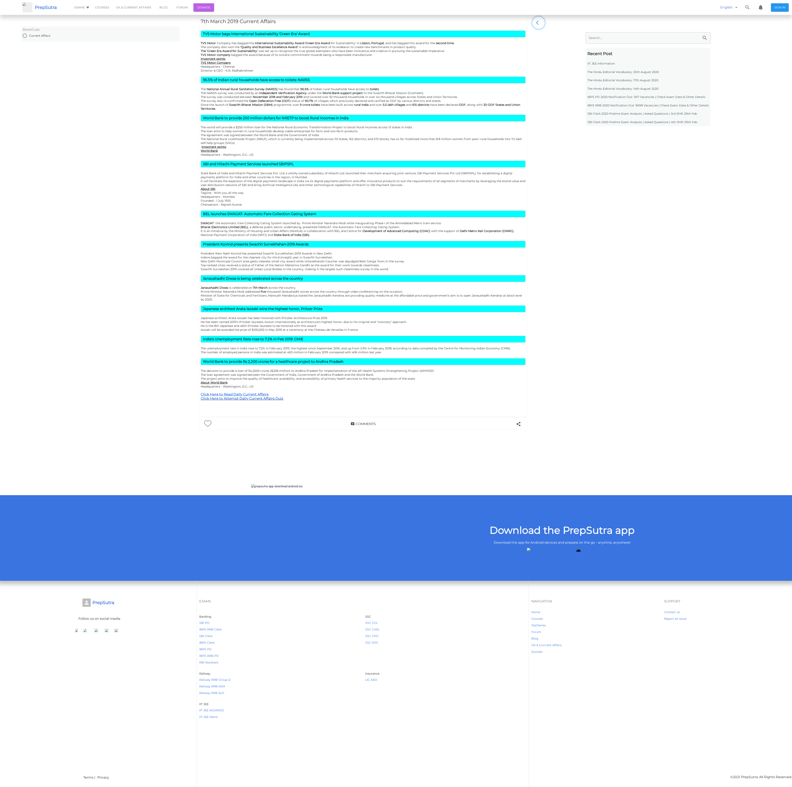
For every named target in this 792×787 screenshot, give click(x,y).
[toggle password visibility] (704, 38)
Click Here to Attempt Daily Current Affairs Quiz (242, 398)
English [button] (726, 7)
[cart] (760, 7)
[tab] (81, 7)
